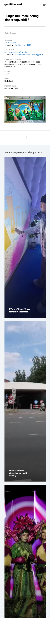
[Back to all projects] (25, 137)
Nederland (8, 81)
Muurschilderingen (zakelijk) (15, 52)
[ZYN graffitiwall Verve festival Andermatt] (25, 237)
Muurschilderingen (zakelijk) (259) (29, 54)
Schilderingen (10, 42)
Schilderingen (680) (23, 45)
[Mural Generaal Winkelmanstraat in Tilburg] (25, 401)
